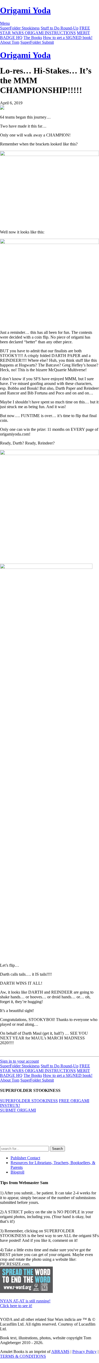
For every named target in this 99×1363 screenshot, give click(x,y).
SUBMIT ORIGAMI (18, 1110)
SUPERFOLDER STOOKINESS (29, 1100)
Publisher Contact (25, 1158)
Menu (5, 23)
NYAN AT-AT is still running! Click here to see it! (25, 1303)
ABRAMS (60, 1351)
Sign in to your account (19, 1061)
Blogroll (17, 1172)
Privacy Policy (84, 1351)
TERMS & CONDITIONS (23, 1356)
